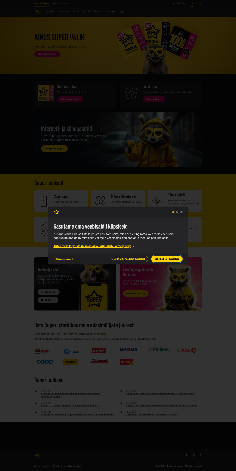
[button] (94, 246)
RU (177, 212)
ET (173, 212)
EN (181, 212)
